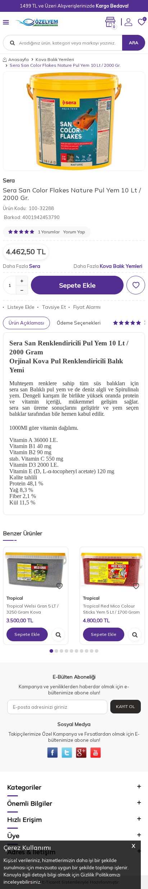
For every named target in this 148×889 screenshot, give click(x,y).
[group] (74, 121)
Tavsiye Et (54, 307)
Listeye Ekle (21, 307)
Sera (9, 180)
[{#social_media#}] (52, 752)
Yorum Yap (74, 231)
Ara (133, 42)
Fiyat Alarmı (87, 307)
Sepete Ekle (77, 285)
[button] (51, 651)
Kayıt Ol (125, 706)
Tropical (14, 598)
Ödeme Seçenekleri (79, 323)
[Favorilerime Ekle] (59, 586)
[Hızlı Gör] (58, 634)
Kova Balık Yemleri (55, 59)
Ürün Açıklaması (26, 323)
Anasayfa (18, 59)
